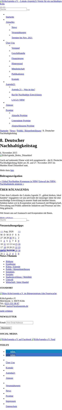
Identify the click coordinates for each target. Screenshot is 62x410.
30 (10, 238)
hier (12, 170)
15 (16, 244)
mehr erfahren (6, 311)
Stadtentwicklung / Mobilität (19, 277)
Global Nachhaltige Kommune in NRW (19, 181)
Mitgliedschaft (18, 69)
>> (19, 231)
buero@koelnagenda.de (17, 306)
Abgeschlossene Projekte (23, 126)
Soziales (9, 274)
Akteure (9, 105)
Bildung (9, 261)
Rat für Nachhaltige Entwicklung (27, 94)
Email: (3, 322)
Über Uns (10, 43)
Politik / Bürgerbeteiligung (29, 130)
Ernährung (10, 264)
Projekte (9, 110)
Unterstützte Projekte (21, 120)
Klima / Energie (13, 266)
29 (16, 250)
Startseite (10, 17)
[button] (11, 351)
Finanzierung (18, 58)
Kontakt (15, 79)
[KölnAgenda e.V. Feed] (43, 339)
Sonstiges (10, 272)
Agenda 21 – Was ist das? (23, 89)
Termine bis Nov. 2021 (22, 37)
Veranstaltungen (19, 32)
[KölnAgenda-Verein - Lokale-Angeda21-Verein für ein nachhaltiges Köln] (31, 4)
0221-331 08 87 (12, 303)
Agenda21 (10, 84)
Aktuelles (10, 22)
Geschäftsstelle (18, 53)
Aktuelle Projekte (19, 115)
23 (19, 247)
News (14, 27)
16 (19, 244)
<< (1, 231)
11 (5, 244)
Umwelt (9, 279)
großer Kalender (7, 250)
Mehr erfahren (6, 218)
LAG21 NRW (18, 100)
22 (16, 247)
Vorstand (16, 48)
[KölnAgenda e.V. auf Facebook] (16, 339)
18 (5, 247)
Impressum (11, 401)
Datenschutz (11, 406)
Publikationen (18, 74)
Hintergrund (17, 63)
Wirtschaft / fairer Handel (17, 282)
